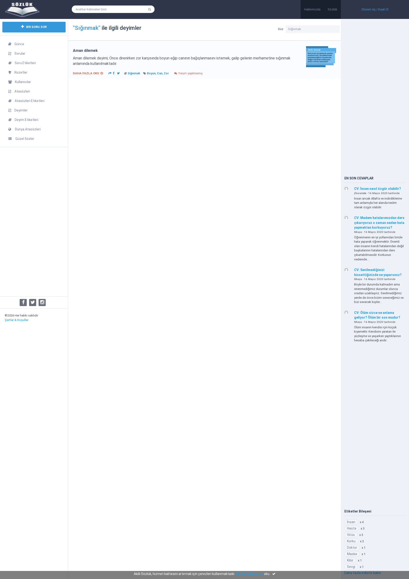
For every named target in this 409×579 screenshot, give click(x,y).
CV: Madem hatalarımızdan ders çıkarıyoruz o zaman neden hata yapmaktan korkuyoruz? (379, 222)
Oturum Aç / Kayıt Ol (374, 9)
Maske (352, 554)
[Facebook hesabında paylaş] (113, 73)
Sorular (19, 53)
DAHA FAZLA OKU (86, 73)
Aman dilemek (85, 50)
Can (159, 73)
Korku (351, 541)
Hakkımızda (312, 9)
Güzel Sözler (24, 139)
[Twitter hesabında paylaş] (118, 73)
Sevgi (351, 567)
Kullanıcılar (23, 82)
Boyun (151, 73)
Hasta (351, 528)
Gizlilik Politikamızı (249, 574)
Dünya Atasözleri (27, 129)
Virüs (351, 535)
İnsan (351, 522)
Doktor (352, 547)
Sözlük (332, 9)
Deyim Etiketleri (26, 120)
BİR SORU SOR (36, 27)
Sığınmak (134, 73)
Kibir (350, 560)
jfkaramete (360, 193)
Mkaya (358, 232)
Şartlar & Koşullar (16, 320)
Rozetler (20, 72)
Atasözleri (22, 91)
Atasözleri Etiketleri (29, 101)
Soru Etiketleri (25, 63)
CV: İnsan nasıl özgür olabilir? (377, 189)
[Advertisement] (34, 222)
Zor (166, 73)
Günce (19, 44)
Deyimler (21, 110)
